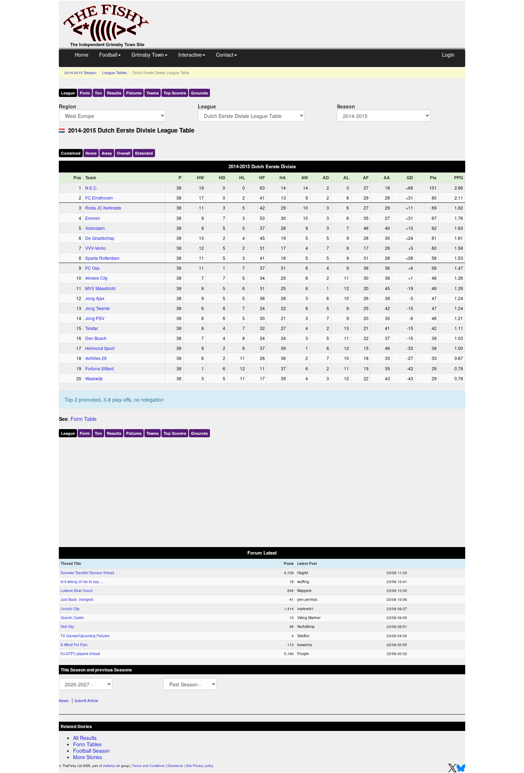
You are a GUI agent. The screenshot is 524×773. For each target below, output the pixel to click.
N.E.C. (91, 188)
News (64, 700)
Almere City (96, 278)
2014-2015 (81, 72)
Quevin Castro (72, 617)
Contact (224, 54)
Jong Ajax (94, 298)
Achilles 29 (96, 358)
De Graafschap (99, 238)
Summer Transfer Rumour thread (87, 572)
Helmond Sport (99, 348)
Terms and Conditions (148, 765)
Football (108, 54)
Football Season (91, 750)
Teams (153, 93)
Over (123, 153)
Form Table (84, 418)
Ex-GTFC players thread (80, 653)
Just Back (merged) (77, 599)
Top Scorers (175, 93)
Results (114, 93)
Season (346, 106)
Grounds (199, 93)
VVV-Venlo (95, 248)
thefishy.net (111, 765)
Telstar (91, 328)
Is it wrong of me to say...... (83, 581)
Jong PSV (94, 318)
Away (107, 153)
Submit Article (86, 700)
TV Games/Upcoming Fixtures (85, 635)
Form (85, 93)
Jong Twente (97, 308)
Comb (71, 153)
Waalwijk (94, 378)
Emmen (92, 218)
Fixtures (134, 93)
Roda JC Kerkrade (103, 208)
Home (81, 54)
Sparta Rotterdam (102, 258)
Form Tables (87, 744)
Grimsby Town (148, 54)
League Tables (114, 72)
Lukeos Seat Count (77, 590)
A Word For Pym (74, 644)
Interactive (190, 54)
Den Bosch (96, 338)
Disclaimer (175, 765)
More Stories (87, 757)
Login (448, 54)
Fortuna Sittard (99, 368)
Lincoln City (70, 608)
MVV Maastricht (100, 288)
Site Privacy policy (200, 765)
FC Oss (92, 268)
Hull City (67, 626)
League (68, 93)
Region (67, 106)
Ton (98, 93)
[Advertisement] (313, 17)
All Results (85, 737)
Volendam (95, 228)
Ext (144, 153)
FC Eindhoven (99, 198)
